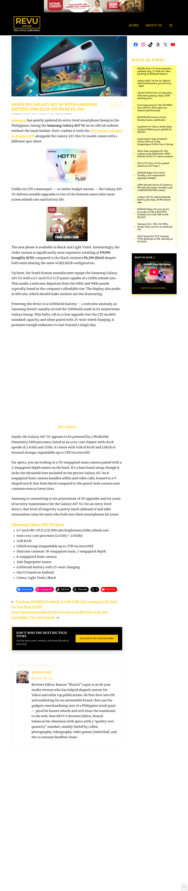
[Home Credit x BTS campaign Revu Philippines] (94, 6)
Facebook (37, 678)
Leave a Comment (64, 114)
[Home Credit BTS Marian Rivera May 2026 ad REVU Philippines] (67, 224)
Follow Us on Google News (97, 638)
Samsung (18, 120)
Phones (17, 114)
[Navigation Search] (171, 18)
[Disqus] (66, 778)
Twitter (49, 678)
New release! (67, 427)
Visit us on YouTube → (154, 288)
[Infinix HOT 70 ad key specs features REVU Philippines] (67, 165)
